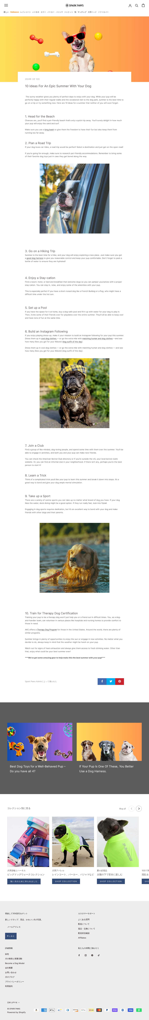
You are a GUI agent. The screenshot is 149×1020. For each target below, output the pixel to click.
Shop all (122, 808)
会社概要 (9, 968)
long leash (49, 129)
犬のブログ (10, 977)
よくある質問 (83, 919)
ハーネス (35, 12)
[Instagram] (86, 955)
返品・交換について (86, 928)
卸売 (7, 954)
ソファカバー (103, 12)
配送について (83, 924)
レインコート (25, 12)
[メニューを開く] (6, 5)
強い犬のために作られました (24, 881)
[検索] (136, 5)
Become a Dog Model (14, 963)
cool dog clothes (49, 338)
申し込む (11, 936)
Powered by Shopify (16, 1012)
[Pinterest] (92, 955)
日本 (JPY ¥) (12, 1002)
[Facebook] (79, 955)
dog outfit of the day (72, 341)
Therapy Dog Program (47, 629)
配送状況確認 (83, 933)
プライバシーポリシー (14, 981)
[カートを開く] (143, 5)
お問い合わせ (10, 972)
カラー (43, 12)
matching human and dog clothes (97, 338)
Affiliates (82, 938)
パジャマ (59, 12)
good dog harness (35, 258)
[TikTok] (99, 955)
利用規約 (9, 986)
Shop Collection (66, 881)
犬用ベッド (92, 12)
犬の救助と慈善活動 (13, 958)
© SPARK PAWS (13, 1009)
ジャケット (68, 12)
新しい (6, 12)
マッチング (82, 12)
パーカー (50, 12)
